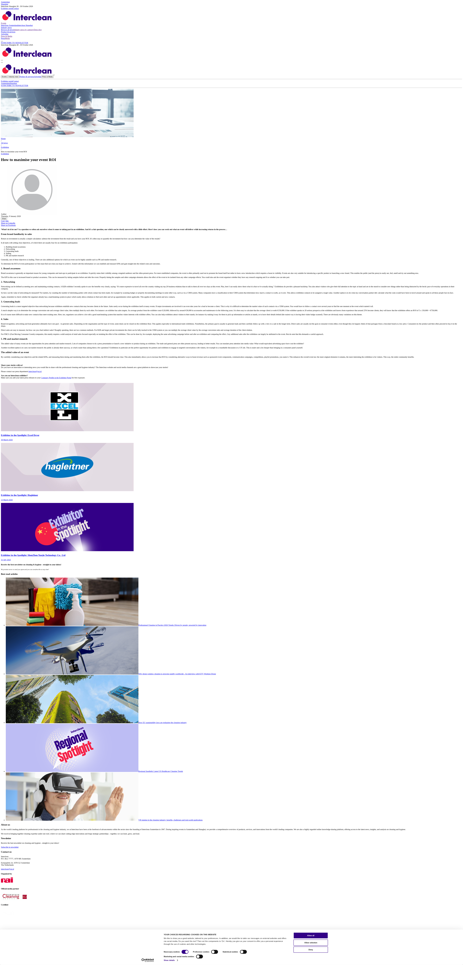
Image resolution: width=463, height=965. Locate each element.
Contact (16, 8)
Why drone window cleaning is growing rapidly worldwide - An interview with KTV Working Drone (177, 674)
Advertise (4, 34)
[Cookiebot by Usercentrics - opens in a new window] (147, 960)
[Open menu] (2, 62)
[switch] (214, 952)
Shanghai (4, 4)
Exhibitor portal (7, 8)
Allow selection (310, 942)
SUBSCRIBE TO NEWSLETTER (14, 43)
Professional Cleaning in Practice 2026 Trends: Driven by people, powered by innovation (172, 625)
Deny (311, 950)
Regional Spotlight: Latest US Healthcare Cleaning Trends (160, 771)
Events (3, 23)
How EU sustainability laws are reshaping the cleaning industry (162, 723)
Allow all (310, 935)
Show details (169, 960)
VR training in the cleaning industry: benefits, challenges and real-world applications (170, 820)
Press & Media (6, 36)
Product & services (8, 32)
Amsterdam (5, 2)
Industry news (6, 28)
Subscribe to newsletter (10, 847)
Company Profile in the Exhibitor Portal (56, 378)
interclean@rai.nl (34, 371)
